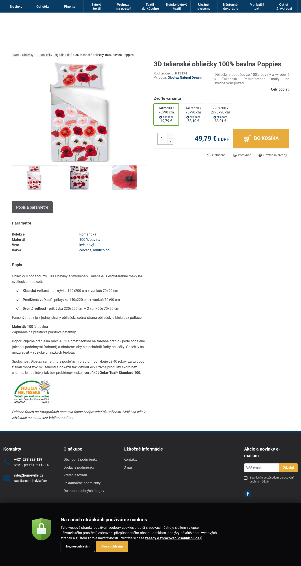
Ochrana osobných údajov (83, 491)
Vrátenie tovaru (75, 475)
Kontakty (130, 459)
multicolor (101, 250)
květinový (86, 245)
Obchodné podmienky (80, 459)
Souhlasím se (272, 479)
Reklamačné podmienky (82, 483)
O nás (128, 467)
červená (85, 250)
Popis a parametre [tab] (32, 207)
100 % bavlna (89, 240)
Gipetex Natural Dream (185, 78)
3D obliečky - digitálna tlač (54, 55)
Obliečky (27, 55)
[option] (34, 177)
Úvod (15, 55)
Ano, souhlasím (112, 546)
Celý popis (279, 89)
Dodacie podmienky (78, 467)
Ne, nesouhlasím (77, 546)
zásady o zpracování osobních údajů (173, 538)
